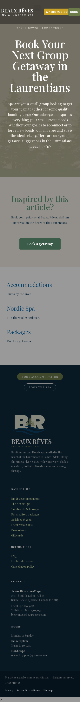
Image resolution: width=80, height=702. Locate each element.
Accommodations (29, 284)
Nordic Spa (21, 308)
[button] (37, 8)
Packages (19, 332)
